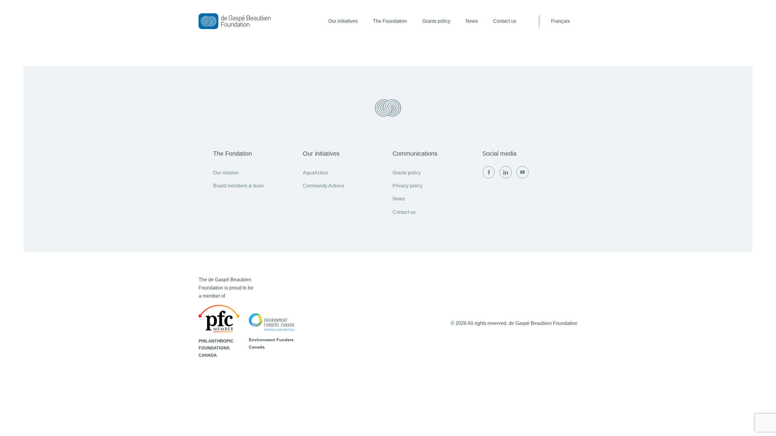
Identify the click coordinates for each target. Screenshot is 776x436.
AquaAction (315, 172)
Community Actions (323, 185)
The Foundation (390, 21)
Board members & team (238, 185)
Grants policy (436, 21)
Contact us (504, 21)
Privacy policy (408, 185)
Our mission (226, 172)
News (472, 21)
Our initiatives (343, 21)
